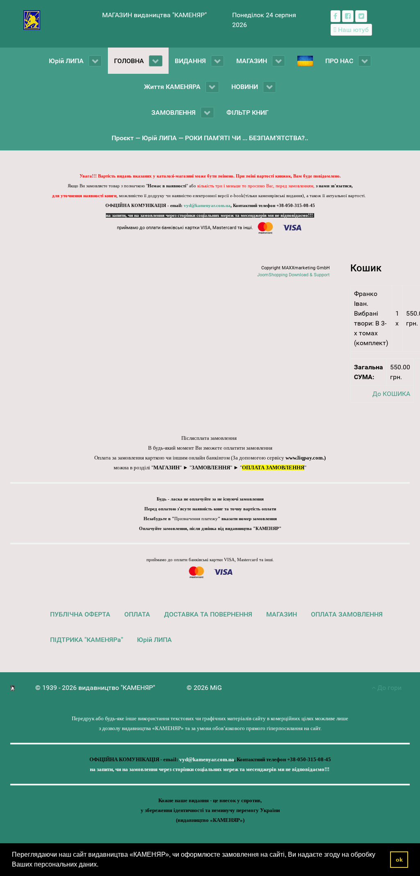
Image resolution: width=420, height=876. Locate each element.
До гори (389, 688)
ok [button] (399, 859)
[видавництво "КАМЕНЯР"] (31, 19)
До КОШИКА (391, 394)
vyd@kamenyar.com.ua (207, 205)
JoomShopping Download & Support (293, 275)
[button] (101, 865)
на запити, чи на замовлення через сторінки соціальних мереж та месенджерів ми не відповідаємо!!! (210, 215)
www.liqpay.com (304, 458)
